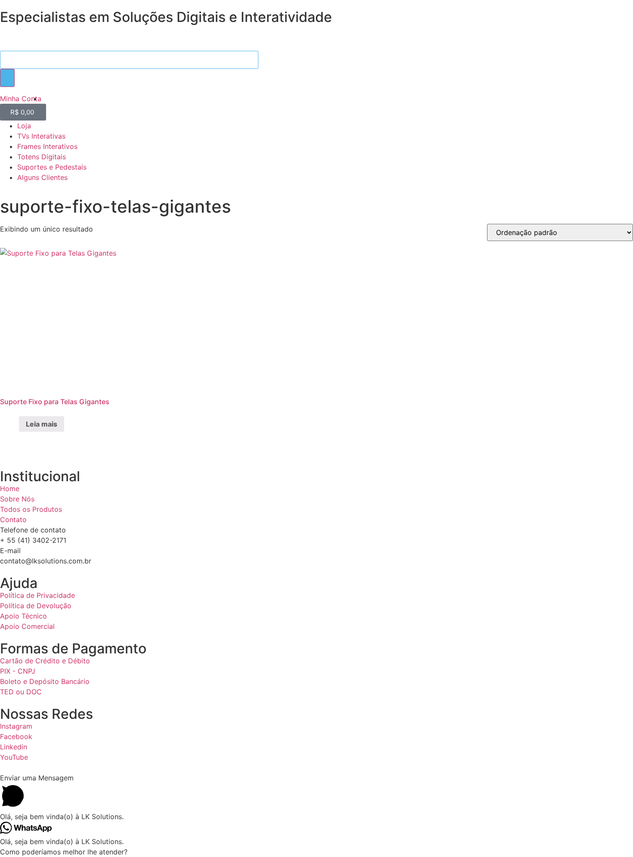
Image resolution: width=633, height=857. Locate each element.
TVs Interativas (41, 136)
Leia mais (41, 424)
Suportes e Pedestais (52, 167)
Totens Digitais (41, 156)
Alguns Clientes (42, 177)
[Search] (7, 78)
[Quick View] (14, 424)
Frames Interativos (47, 146)
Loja (24, 125)
